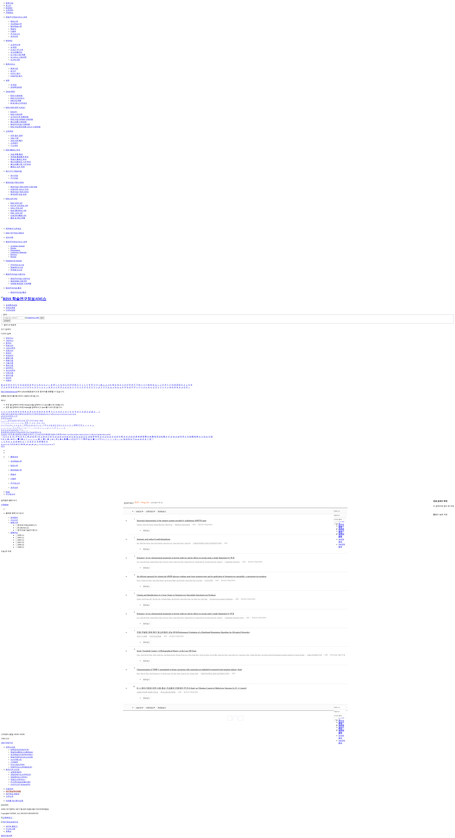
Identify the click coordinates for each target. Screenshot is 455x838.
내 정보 (13, 85)
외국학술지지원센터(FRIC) (21, 755)
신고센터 (14, 146)
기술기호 (9, 363)
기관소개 (9, 796)
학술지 (13, 29)
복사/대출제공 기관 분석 (20, 162)
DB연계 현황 (15, 101)
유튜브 (8, 831)
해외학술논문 (16, 26)
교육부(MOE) (16, 772)
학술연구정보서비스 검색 (16, 17)
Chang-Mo (253, 655)
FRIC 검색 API (16, 213)
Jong (152, 543)
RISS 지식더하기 (17, 98)
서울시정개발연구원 (314, 655)
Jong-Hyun (144, 655)
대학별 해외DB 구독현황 (20, 284)
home (8, 492)
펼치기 (23, 549)
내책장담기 (150, 511)
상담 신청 (14, 138)
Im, (203, 562)
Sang (154, 580)
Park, (148, 562)
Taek (178, 618)
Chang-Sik (187, 562)
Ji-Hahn (164, 599)
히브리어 (9, 355)
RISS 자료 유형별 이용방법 (21, 119)
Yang (186, 543)
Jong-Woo (189, 580)
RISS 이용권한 (16, 114)
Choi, (182, 543)
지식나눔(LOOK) (17, 765)
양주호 (155, 692)
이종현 (144, 636)
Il (221, 618)
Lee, (171, 543)
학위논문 (14, 21)
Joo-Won (199, 580)
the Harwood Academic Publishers (221, 599)
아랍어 (8, 380)
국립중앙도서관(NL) (18, 777)
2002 (21, 540)
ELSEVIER (209, 580)
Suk (157, 580)
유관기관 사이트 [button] (12, 770)
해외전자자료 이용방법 (20, 124)
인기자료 (14, 178)
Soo (144, 543)
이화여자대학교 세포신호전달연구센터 (207, 543)
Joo (167, 618)
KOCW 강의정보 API (19, 206)
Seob (178, 543)
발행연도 (14, 533)
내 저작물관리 (16, 52)
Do (190, 543)
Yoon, (171, 562)
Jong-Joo (146, 525)
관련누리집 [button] (10, 747)
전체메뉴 (9, 13)
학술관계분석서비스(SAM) (21, 757)
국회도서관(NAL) (17, 779)
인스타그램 (10, 829)
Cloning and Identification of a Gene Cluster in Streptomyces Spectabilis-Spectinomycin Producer (176, 595)
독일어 (8, 353)
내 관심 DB (15, 60)
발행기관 (14, 523)
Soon (212, 618)
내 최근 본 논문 (16, 50)
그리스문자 (10, 348)
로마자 (8, 378)
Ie (144, 673)
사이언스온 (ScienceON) (20, 784)
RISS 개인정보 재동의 (15, 233)
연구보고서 (15, 34)
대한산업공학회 (155, 636)
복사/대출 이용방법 (18, 122)
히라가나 (9, 338)
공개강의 (14, 36)
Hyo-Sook (192, 655)
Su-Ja (212, 655)
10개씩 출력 (338, 716)
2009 (21, 535)
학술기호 (9, 360)
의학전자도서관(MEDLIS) (21, 767)
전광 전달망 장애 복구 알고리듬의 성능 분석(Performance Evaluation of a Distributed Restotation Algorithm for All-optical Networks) (193, 632)
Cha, (159, 599)
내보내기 (139, 511)
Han (142, 673)
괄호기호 (9, 358)
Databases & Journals (14, 261)
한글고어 (9, 345)
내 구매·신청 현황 (17, 55)
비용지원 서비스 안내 (19, 189)
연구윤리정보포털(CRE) (20, 782)
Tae (155, 543)
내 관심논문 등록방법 (19, 117)
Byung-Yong (180, 655)
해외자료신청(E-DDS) (15, 182)
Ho (145, 618)
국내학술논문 (16, 24)
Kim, (163, 525)
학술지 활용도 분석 (18, 159)
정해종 (150, 692)
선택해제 (5, 505)
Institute (284, 655)
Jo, (159, 673)
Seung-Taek (194, 673)
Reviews (13, 255)
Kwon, (151, 525)
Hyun (164, 673)
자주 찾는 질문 (16, 136)
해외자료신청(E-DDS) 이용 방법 (23, 187)
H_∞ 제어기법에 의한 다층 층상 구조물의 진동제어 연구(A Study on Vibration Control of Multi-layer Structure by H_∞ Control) (191, 688)
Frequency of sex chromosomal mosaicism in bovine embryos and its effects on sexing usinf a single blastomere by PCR (185, 613)
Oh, (151, 599)
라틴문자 (9, 368)
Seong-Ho (198, 562)
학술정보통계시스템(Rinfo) (21, 752)
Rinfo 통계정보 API (18, 211)
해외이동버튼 (6, 836)
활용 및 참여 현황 (17, 218)
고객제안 (14, 143)
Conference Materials (18, 252)
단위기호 (9, 373)
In (185, 673)
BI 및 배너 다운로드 (18, 103)
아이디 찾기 (15, 73)
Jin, (215, 562)
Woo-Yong (156, 655)
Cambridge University (232, 562)
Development (276, 655)
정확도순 (337, 511)
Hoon (156, 618)
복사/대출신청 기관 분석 (20, 164)
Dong (219, 618)
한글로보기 (162, 511)
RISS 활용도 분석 (13, 150)
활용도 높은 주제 (17, 167)
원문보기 (146, 530)
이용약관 (9, 789)
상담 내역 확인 (16, 141)
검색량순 (14, 518)
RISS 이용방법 (16, 96)
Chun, (151, 655)
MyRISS (9, 8)
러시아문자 (10, 370)
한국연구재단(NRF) (27, 525)
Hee (175, 673)
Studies (302, 655)
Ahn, (248, 655)
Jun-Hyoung (154, 673)
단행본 (13, 31)
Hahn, (174, 580)
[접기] (434, 510)
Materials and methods (182, 525)
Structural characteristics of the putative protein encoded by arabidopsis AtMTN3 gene (171, 520)
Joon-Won (231, 655)
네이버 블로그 (12, 826)
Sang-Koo (242, 655)
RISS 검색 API (16, 203)
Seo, (138, 543)
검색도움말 (10, 308)
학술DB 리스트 (16, 267)
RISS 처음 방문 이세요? (15, 107)
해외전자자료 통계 (13, 288)
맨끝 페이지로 (241, 718)
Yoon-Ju (202, 655)
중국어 (8, 343)
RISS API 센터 (11, 199)
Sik (190, 618)
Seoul (270, 655)
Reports (13, 257)
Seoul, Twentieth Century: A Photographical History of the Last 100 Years (166, 651)
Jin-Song (265, 655)
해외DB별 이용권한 (18, 281)
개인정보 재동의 (12, 794)
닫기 (3, 446)
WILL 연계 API (16, 208)
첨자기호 (9, 365)
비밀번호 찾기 (16, 76)
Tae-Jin (154, 599)
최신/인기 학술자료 (14, 171)
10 (134, 686)
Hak (141, 543)
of (294, 655)
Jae (166, 580)
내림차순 (337, 515)
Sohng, (161, 580)
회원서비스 (10, 64)
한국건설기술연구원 (27, 530)
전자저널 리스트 (17, 265)
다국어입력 (10, 310)
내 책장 (13, 47)
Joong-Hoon (154, 562)
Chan (205, 599)
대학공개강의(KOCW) (19, 750)
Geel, (169, 673)
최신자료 (14, 176)
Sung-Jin (221, 655)
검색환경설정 (16, 87)
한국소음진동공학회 (168, 692)
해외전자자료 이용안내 (15, 274)
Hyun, (139, 580)
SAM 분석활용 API (18, 216)
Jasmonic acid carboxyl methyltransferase (153, 539)
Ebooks (13, 248)
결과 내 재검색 (10, 325)
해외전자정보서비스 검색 (16, 242)
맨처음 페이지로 (229, 718)
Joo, (162, 655)
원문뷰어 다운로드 (13, 229)
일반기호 (9, 375)
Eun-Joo (166, 562)
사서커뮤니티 (16, 760)
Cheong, (139, 525)
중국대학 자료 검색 (18, 194)
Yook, (179, 673)
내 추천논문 (15, 45)
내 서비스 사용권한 (18, 57)
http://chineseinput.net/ (9, 392)
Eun (164, 618)
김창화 (139, 692)
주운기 (139, 636)
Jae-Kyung (145, 599)
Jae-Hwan (167, 655)
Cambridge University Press (234, 618)
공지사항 (9, 237)
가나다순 (14, 520)
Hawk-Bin (157, 525)
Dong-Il (220, 562)
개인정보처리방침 (13, 791)
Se (161, 673)
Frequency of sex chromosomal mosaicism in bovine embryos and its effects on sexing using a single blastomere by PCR (185, 558)
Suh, (194, 580)
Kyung (169, 580)
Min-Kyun (168, 525)
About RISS (10, 91)
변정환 (144, 692)
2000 (21, 545)
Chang (187, 618)
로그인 (8, 6)
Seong (198, 618)
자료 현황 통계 (16, 154)
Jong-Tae (177, 562)
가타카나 (9, 340)
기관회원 (14, 762)
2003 (21, 538)
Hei (202, 599)
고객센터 (9, 10)
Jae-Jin (179, 580)
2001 (21, 542)
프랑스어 (9, 350)
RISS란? (13, 112)
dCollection (23, 528)
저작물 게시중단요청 (14, 801)
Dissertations (15, 250)
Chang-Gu (144, 580)
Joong (152, 618)
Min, (215, 655)
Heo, (197, 655)
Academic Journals (17, 246)
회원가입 (9, 3)
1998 (21, 547)
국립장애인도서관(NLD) (20, 774)
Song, (148, 543)
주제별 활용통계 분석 (19, 157)
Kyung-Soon (209, 562)
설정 (7, 80)
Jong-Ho (143, 562)
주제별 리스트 (16, 270)
